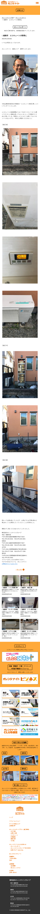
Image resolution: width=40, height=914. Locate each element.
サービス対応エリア (14, 824)
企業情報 (11, 864)
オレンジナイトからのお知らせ (17, 844)
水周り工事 (14, 833)
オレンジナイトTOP (8, 17)
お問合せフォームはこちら (9, 563)
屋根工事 (13, 838)
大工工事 (13, 831)
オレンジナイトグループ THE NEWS (21, 848)
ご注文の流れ (13, 858)
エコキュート (14, 835)
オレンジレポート (21, 17)
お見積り (11, 870)
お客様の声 (12, 825)
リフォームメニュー (14, 821)
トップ (11, 817)
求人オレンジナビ (15, 867)
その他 (12, 840)
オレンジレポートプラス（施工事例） (19, 829)
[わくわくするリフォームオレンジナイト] (10, 3)
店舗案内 (11, 856)
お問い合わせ (13, 872)
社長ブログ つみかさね (17, 850)
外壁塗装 (13, 837)
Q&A (10, 860)
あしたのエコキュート (15, 853)
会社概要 (13, 865)
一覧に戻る (19, 569)
